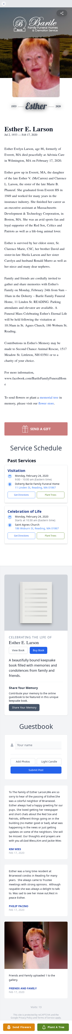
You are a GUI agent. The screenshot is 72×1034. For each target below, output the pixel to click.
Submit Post (36, 770)
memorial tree (49, 397)
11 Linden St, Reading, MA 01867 (35, 487)
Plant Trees (50, 494)
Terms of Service (46, 1017)
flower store (46, 403)
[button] (36, 945)
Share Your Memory (24, 707)
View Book (18, 650)
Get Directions (21, 494)
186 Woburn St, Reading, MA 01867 (37, 528)
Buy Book (38, 650)
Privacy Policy (25, 1017)
